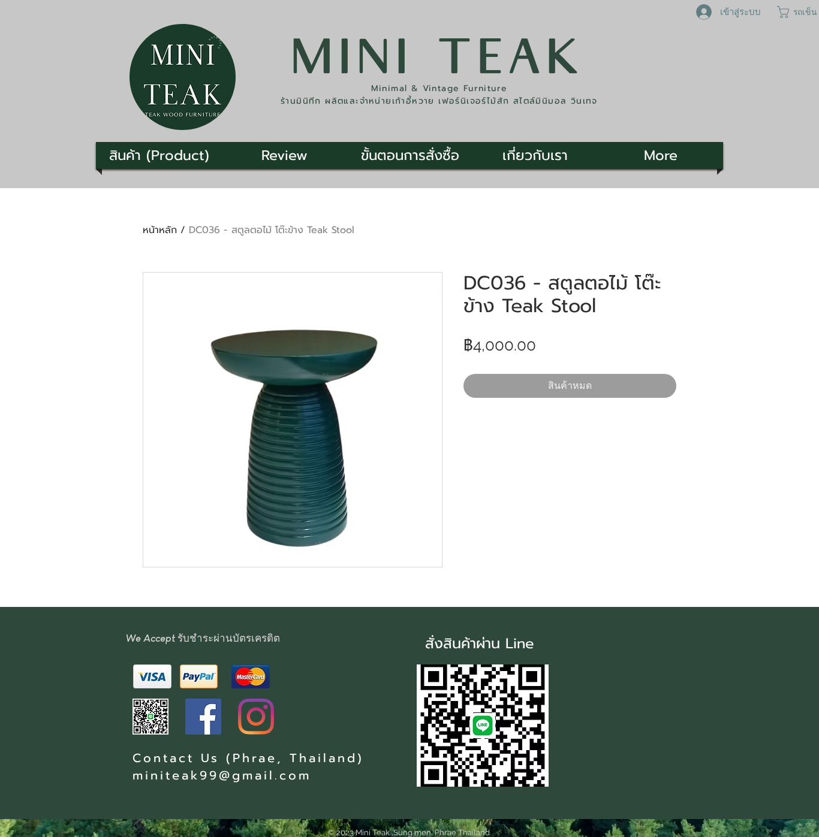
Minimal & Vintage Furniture (439, 88)
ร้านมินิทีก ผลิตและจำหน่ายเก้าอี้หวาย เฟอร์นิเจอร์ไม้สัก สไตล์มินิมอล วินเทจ (439, 101)
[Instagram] (256, 717)
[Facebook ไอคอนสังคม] (203, 717)
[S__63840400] (150, 717)
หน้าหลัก (160, 230)
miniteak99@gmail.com (222, 775)
